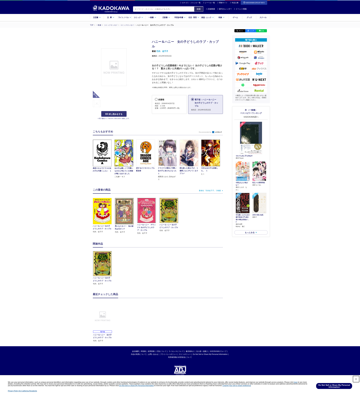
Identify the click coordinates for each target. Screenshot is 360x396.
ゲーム (235, 17)
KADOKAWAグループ (218, 351)
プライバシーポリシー (168, 354)
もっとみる (250, 232)
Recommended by (205, 132)
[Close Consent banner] (356, 379)
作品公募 (235, 3)
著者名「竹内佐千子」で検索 (210, 191)
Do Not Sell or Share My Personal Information (210, 354)
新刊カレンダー (225, 9)
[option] (104, 268)
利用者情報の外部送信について (180, 357)
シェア (251, 31)
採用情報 (151, 351)
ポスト (241, 31)
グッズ (249, 17)
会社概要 (135, 351)
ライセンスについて (176, 351)
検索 (199, 9)
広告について (162, 351)
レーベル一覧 (210, 3)
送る (262, 31)
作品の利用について (138, 354)
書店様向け (190, 351)
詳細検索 (211, 9)
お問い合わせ (153, 354)
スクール (263, 17)
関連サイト (223, 3)
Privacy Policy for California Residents (22, 391)
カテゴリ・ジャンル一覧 (191, 3)
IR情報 (143, 351)
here (295, 382)
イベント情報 (241, 9)
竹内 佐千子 (162, 51)
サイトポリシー (185, 354)
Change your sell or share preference (236, 385)
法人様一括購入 (202, 351)
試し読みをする (115, 114)
